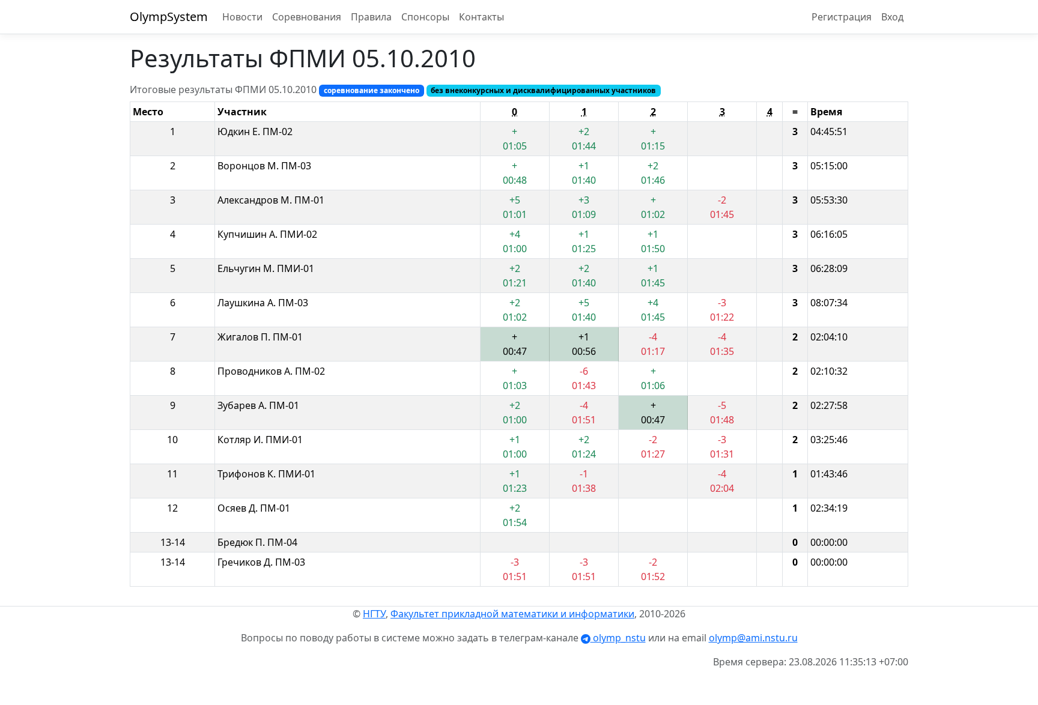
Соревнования (306, 16)
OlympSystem (169, 16)
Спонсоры (425, 16)
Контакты (481, 16)
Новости (242, 16)
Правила (371, 16)
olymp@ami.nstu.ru (753, 637)
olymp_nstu (618, 637)
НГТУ (374, 613)
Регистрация (842, 16)
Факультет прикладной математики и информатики (512, 613)
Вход (892, 16)
